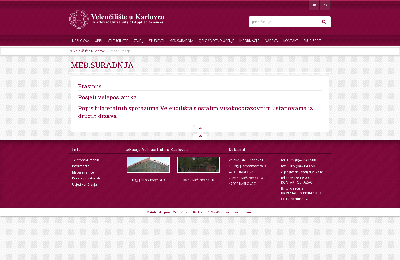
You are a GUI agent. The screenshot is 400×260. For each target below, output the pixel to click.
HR (314, 5)
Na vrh (200, 129)
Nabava (271, 40)
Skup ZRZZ (312, 40)
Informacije (249, 40)
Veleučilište (118, 40)
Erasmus (89, 86)
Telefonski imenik (85, 160)
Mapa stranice (83, 172)
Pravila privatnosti (86, 178)
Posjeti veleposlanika (107, 97)
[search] (324, 21)
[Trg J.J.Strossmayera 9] (148, 165)
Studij (138, 40)
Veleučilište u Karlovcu (90, 51)
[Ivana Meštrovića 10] (199, 165)
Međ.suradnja (181, 40)
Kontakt (290, 40)
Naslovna (80, 40)
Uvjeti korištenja (84, 184)
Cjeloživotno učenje (216, 40)
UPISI (98, 40)
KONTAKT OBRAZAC (296, 182)
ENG (325, 5)
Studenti (156, 40)
